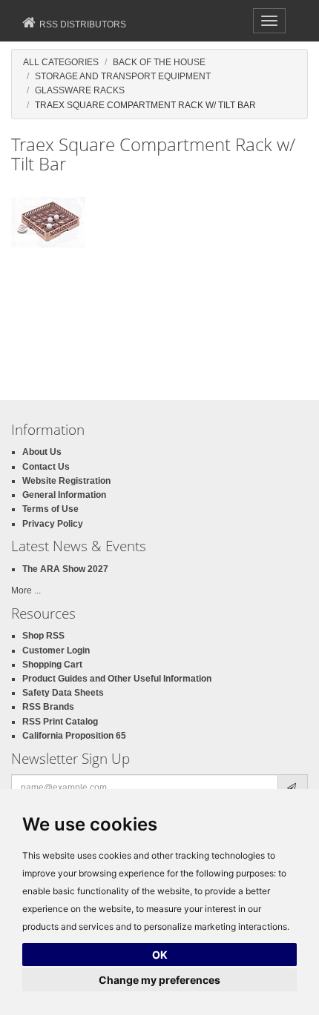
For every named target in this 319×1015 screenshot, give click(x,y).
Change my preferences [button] (159, 980)
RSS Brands (48, 707)
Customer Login (56, 650)
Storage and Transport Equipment (123, 76)
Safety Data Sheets (63, 693)
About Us (42, 452)
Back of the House (159, 62)
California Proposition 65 (74, 736)
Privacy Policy (52, 524)
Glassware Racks (80, 90)
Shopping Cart (52, 664)
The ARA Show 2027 (65, 569)
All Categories (61, 62)
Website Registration (66, 481)
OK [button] (160, 954)
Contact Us (46, 467)
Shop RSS (43, 635)
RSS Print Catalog (60, 721)
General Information (64, 495)
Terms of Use (50, 509)
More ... (26, 590)
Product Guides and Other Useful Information (116, 678)
